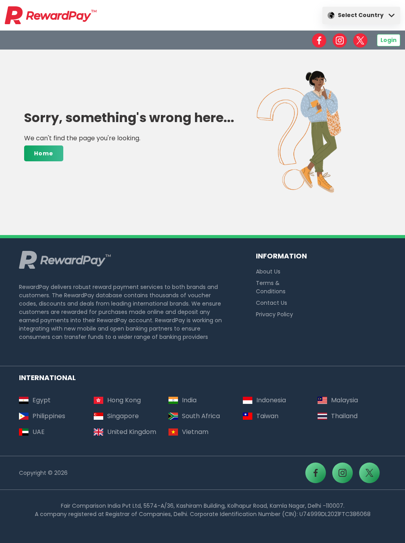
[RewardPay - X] (360, 40)
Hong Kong (124, 400)
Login (388, 40)
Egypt (41, 400)
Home (43, 153)
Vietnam (195, 431)
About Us (268, 271)
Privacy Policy (274, 314)
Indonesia (271, 400)
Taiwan (267, 416)
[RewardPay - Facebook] (319, 40)
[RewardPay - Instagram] (340, 40)
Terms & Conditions (271, 287)
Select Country (361, 15)
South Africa (201, 416)
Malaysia (344, 400)
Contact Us (271, 303)
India (189, 400)
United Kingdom (131, 431)
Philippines (48, 416)
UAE (38, 431)
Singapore (123, 416)
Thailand (344, 416)
